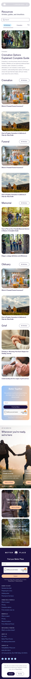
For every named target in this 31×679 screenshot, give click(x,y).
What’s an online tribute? (8, 630)
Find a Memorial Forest (8, 624)
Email (3, 561)
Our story (4, 636)
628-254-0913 (6, 650)
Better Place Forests (7, 639)
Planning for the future (8, 596)
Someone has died (6, 588)
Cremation (19, 25)
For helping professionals (8, 641)
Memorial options (6, 621)
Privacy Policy (11, 417)
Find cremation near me (8, 610)
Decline (20, 673)
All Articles (7, 25)
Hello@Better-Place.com (8, 647)
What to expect (6, 602)
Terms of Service (19, 417)
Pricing (3, 604)
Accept (11, 673)
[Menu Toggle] (27, 5)
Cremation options (6, 607)
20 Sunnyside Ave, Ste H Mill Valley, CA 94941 (15, 653)
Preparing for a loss (7, 590)
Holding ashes (5, 593)
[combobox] (15, 19)
